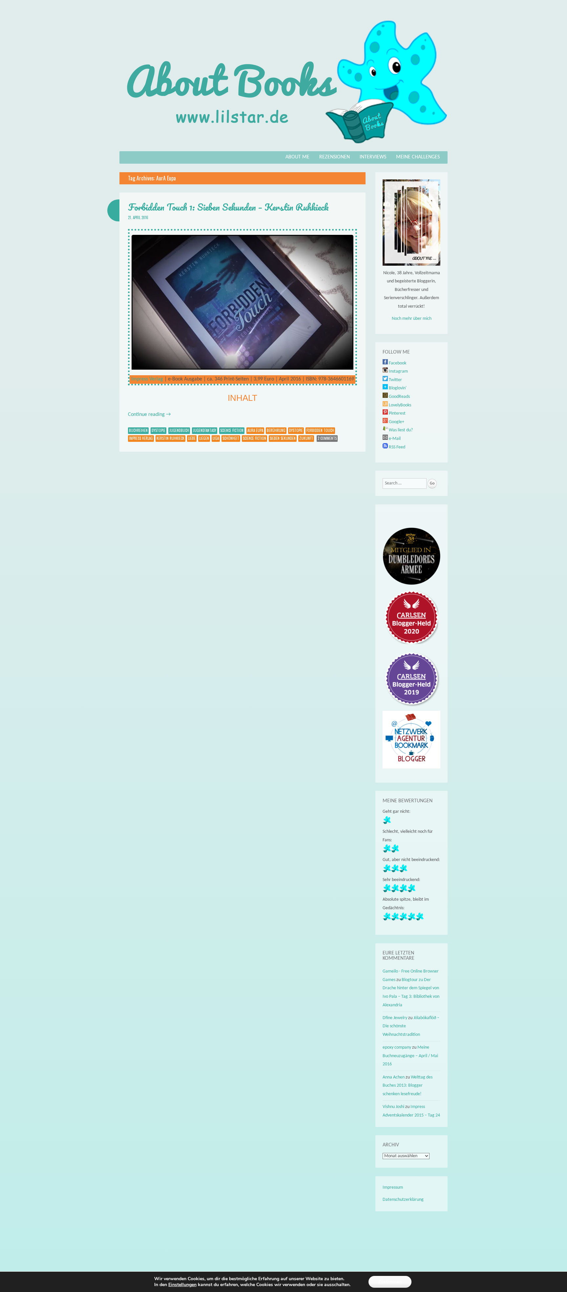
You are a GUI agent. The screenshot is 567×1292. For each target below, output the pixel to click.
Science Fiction (231, 430)
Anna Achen (394, 1077)
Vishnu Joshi (393, 1106)
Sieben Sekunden (283, 438)
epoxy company (397, 1047)
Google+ (396, 422)
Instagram (398, 371)
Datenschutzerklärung (403, 1199)
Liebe (192, 438)
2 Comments (327, 438)
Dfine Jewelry (395, 1017)
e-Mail (394, 438)
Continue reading (149, 414)
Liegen (204, 438)
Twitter (395, 380)
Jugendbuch (179, 430)
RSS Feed (396, 447)
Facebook (397, 363)
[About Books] (283, 146)
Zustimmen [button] (390, 1282)
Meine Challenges (418, 157)
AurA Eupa (255, 430)
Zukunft (306, 438)
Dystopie (158, 430)
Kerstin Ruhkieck (170, 438)
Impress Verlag (147, 379)
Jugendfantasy (204, 430)
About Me (297, 157)
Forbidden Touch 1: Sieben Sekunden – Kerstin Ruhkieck (228, 207)
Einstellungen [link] (182, 1285)
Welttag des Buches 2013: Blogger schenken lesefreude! (407, 1086)
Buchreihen (138, 430)
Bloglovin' (397, 388)
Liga (216, 438)
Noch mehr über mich (411, 318)
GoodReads (399, 396)
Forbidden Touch (320, 430)
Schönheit (230, 438)
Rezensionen (334, 157)
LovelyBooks (399, 405)
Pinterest (397, 413)
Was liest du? (400, 430)
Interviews (373, 157)
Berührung (276, 430)
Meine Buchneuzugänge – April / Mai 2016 (410, 1056)
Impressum (393, 1187)
